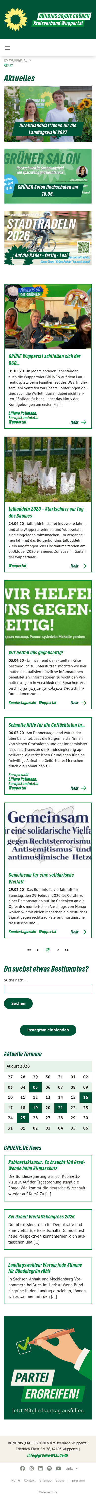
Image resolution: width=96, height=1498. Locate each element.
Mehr (75, 422)
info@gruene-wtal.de (45, 1455)
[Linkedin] (41, 1468)
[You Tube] (58, 1468)
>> (67, 949)
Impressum (76, 1480)
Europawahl (19, 774)
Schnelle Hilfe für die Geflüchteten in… (47, 725)
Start (8, 65)
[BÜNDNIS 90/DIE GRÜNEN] (16, 20)
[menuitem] (15, 1480)
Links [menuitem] (69, 1468)
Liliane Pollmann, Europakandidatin (24, 415)
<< (29, 949)
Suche (60, 1480)
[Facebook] (23, 1468)
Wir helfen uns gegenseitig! (36, 653)
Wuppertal (17, 422)
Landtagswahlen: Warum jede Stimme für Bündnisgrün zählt (45, 1268)
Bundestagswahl (22, 702)
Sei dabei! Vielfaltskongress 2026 (41, 1217)
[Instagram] (32, 1468)
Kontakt (30, 1480)
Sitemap (46, 1480)
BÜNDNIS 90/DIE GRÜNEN (64, 16)
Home (15, 1480)
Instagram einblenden (48, 1030)
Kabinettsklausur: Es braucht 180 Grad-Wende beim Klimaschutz (46, 1165)
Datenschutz (48, 1492)
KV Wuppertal (16, 60)
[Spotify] (50, 1468)
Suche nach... (15, 980)
